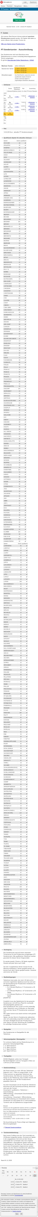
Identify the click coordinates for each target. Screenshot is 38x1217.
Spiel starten (19, 20)
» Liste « (17, 96)
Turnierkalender (19, 1195)
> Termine (4, 1168)
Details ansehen (16, 1211)
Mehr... (26, 6)
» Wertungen (31, 96)
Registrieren (33, 2)
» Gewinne (33, 96)
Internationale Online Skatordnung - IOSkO (20, 60)
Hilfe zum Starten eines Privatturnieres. (13, 44)
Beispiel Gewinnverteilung (13, 1127)
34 (3, 1175)
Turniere (9, 6)
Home (3, 6)
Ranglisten (18, 6)
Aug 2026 (3, 1172)
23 (34, 1175)
